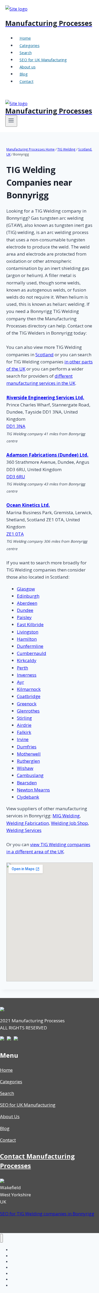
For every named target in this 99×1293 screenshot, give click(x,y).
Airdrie (24, 725)
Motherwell (29, 754)
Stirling (24, 718)
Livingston (27, 632)
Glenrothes (28, 711)
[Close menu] (1, 1238)
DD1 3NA (15, 426)
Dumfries (26, 747)
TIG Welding (66, 149)
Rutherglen (28, 761)
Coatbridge (28, 696)
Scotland (44, 355)
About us (28, 66)
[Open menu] (11, 121)
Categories (30, 45)
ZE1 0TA (15, 534)
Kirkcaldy (26, 660)
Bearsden (27, 783)
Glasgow (26, 589)
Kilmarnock (29, 689)
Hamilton (27, 639)
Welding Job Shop (69, 823)
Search (26, 52)
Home (25, 38)
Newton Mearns (33, 790)
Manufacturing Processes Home (30, 149)
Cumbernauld (31, 653)
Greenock (26, 704)
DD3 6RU (15, 477)
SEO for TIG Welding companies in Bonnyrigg (47, 1214)
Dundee (25, 610)
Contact (27, 81)
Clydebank (28, 797)
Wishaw (25, 768)
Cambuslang (30, 775)
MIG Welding (66, 816)
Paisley (24, 617)
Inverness (26, 675)
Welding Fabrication (27, 823)
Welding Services (23, 830)
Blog (24, 74)
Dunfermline (30, 646)
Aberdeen (27, 603)
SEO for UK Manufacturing (43, 59)
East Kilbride (30, 624)
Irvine (23, 739)
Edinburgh (28, 596)
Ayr (20, 682)
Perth (22, 668)
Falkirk (24, 732)
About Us (10, 1116)
